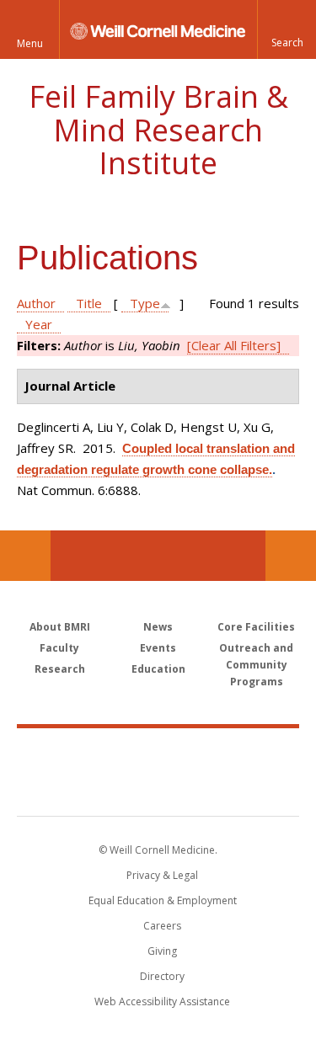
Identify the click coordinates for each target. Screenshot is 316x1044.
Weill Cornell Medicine (158, 753)
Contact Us (290, 555)
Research (60, 669)
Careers (162, 926)
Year (38, 324)
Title (89, 303)
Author (36, 303)
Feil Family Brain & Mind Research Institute (158, 130)
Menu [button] (30, 43)
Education (158, 669)
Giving (162, 951)
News (158, 627)
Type (145, 303)
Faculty (59, 648)
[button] (286, 29)
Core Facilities (256, 627)
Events (158, 648)
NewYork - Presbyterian (158, 789)
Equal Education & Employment (162, 900)
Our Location (25, 555)
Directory (162, 976)
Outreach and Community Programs (256, 665)
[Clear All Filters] (234, 345)
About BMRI (59, 627)
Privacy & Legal (162, 875)
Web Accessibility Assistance (162, 1001)
